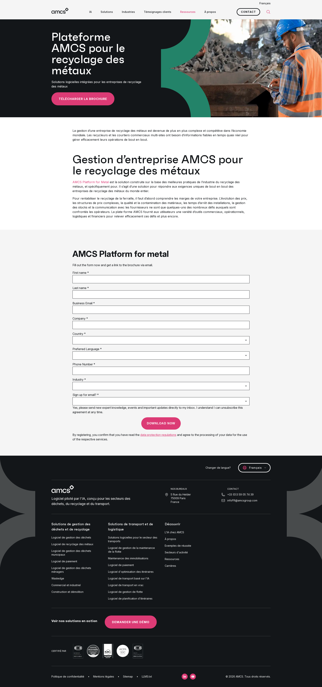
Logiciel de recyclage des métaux (72, 544)
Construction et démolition (67, 591)
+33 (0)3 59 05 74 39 (240, 494)
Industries (128, 11)
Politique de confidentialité (67, 676)
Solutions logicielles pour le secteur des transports (132, 539)
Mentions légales (103, 676)
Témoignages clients (157, 11)
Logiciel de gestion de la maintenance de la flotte (131, 549)
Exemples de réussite (178, 545)
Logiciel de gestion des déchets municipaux (71, 552)
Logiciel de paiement (64, 561)
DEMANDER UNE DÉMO (130, 622)
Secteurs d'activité (176, 552)
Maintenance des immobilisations (128, 558)
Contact (248, 11)
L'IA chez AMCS (174, 532)
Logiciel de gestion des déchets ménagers (71, 569)
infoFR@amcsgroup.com (242, 500)
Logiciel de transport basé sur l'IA (128, 578)
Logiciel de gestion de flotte (125, 591)
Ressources (187, 11)
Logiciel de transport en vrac (125, 585)
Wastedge (57, 578)
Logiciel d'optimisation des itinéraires (131, 571)
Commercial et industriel (66, 585)
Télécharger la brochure (83, 99)
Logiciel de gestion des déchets (71, 537)
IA (90, 11)
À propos (210, 11)
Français (265, 3)
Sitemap (128, 676)
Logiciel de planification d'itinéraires (130, 598)
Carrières (170, 565)
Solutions (107, 11)
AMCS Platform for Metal (90, 182)
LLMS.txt (147, 676)
